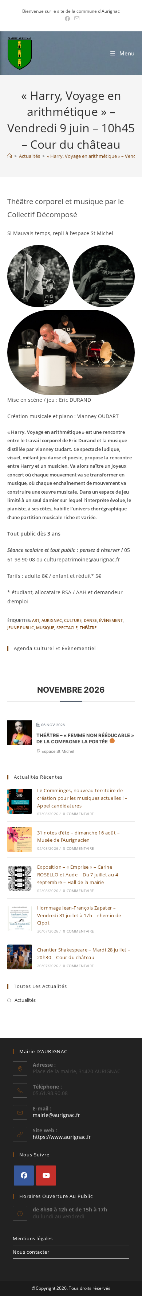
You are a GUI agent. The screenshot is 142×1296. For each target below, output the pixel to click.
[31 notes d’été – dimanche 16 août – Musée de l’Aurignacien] (19, 839)
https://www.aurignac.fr (62, 1136)
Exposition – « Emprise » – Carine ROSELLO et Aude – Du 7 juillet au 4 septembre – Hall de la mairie (77, 875)
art (35, 620)
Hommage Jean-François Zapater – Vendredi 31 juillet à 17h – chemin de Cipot (79, 915)
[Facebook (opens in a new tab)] (67, 18)
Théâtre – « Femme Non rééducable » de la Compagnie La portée (85, 738)
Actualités (25, 1000)
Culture (73, 620)
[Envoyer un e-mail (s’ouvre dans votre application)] (75, 18)
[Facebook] (24, 1175)
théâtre (88, 627)
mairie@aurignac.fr (56, 1115)
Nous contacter (31, 1252)
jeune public (20, 627)
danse (90, 620)
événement (111, 620)
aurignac (52, 620)
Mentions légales (33, 1238)
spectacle (67, 627)
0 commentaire (78, 813)
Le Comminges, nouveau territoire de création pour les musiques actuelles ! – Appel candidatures (82, 798)
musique (45, 627)
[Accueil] (9, 156)
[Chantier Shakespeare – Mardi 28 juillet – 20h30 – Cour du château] (19, 957)
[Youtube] (46, 1175)
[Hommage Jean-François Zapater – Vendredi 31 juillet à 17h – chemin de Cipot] (19, 918)
